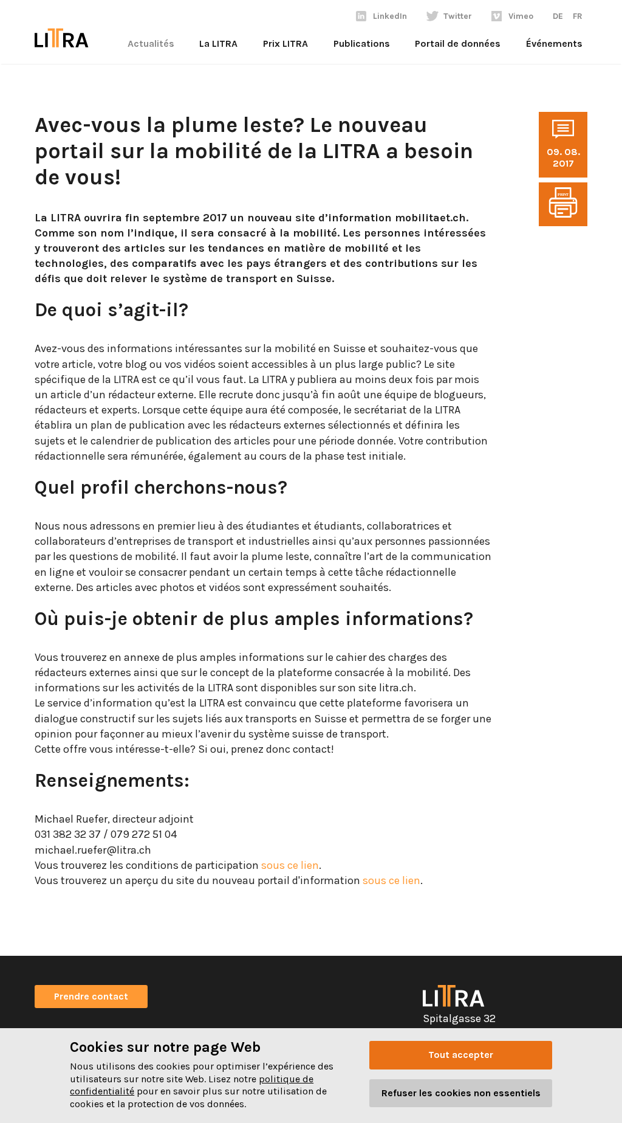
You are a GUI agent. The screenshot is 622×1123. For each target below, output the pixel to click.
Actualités (151, 43)
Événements (554, 43)
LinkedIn (390, 16)
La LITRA (218, 43)
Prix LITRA (285, 43)
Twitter (457, 16)
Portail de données (458, 43)
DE (558, 16)
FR (578, 16)
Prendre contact (91, 996)
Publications (361, 43)
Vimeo (520, 16)
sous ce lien (289, 865)
